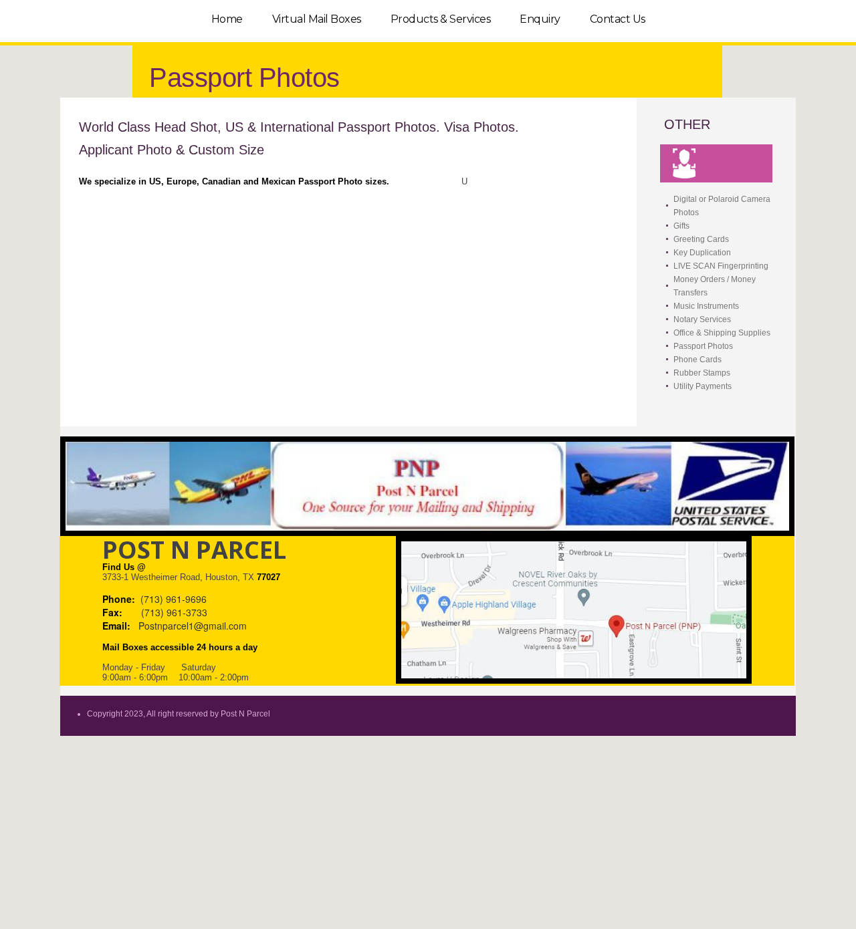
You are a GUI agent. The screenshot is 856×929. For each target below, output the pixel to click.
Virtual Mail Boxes (316, 19)
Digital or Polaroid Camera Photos (721, 205)
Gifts (681, 226)
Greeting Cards (701, 239)
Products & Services (441, 19)
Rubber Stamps (701, 373)
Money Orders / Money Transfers (714, 286)
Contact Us (617, 19)
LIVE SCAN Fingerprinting (720, 266)
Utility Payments (702, 386)
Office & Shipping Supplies (721, 333)
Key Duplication (702, 252)
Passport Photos (703, 346)
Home (227, 19)
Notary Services (702, 319)
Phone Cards (697, 359)
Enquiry (540, 19)
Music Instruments (706, 306)
